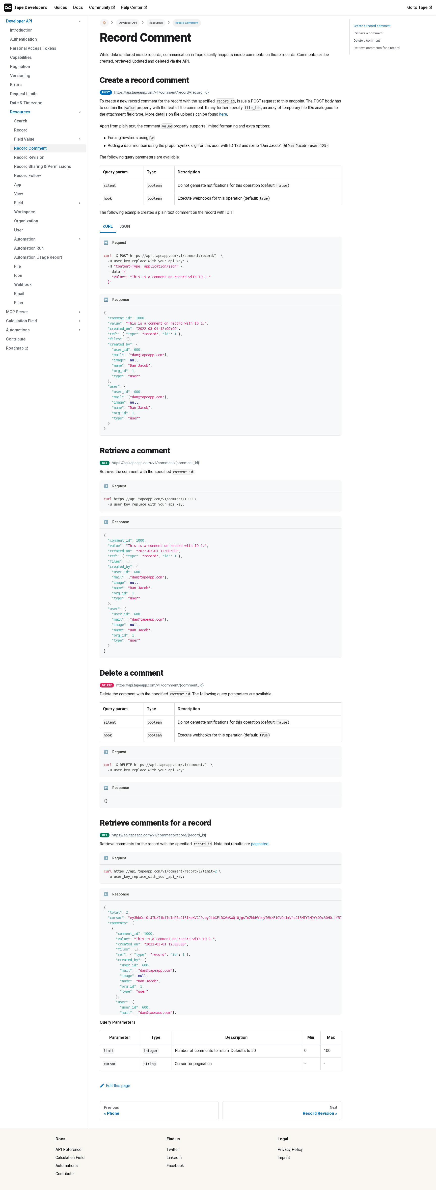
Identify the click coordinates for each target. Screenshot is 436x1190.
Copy (333, 254)
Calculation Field (21, 321)
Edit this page (118, 1085)
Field (18, 202)
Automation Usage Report (38, 257)
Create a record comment (372, 26)
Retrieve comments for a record (377, 48)
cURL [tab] (108, 226)
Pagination (20, 66)
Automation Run (29, 248)
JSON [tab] (124, 226)
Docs (78, 7)
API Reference (68, 1149)
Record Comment (30, 148)
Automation (25, 239)
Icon (18, 275)
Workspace (24, 211)
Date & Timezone (26, 102)
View (18, 193)
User (18, 230)
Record (21, 130)
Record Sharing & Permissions (42, 166)
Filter (18, 302)
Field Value (24, 139)
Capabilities (21, 57)
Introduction (21, 30)
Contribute (15, 339)
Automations (18, 330)
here (223, 114)
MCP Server (17, 311)
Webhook (23, 284)
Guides (60, 7)
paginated (259, 843)
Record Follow (27, 175)
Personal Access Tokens (33, 48)
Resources (20, 112)
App (17, 184)
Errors (16, 84)
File (17, 266)
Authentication (23, 39)
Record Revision (29, 157)
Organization (26, 221)
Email (19, 293)
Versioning (20, 75)
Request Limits (24, 93)
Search (20, 121)
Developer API (19, 21)
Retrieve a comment (368, 33)
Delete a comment (367, 40)
